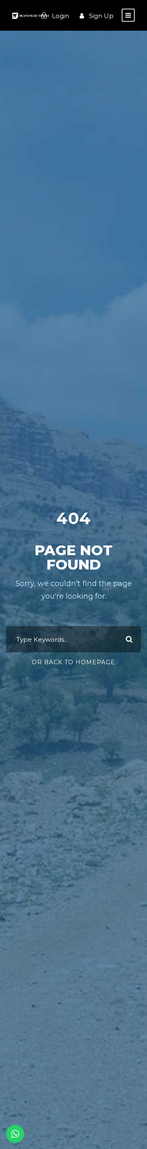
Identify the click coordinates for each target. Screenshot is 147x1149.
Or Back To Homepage (73, 662)
